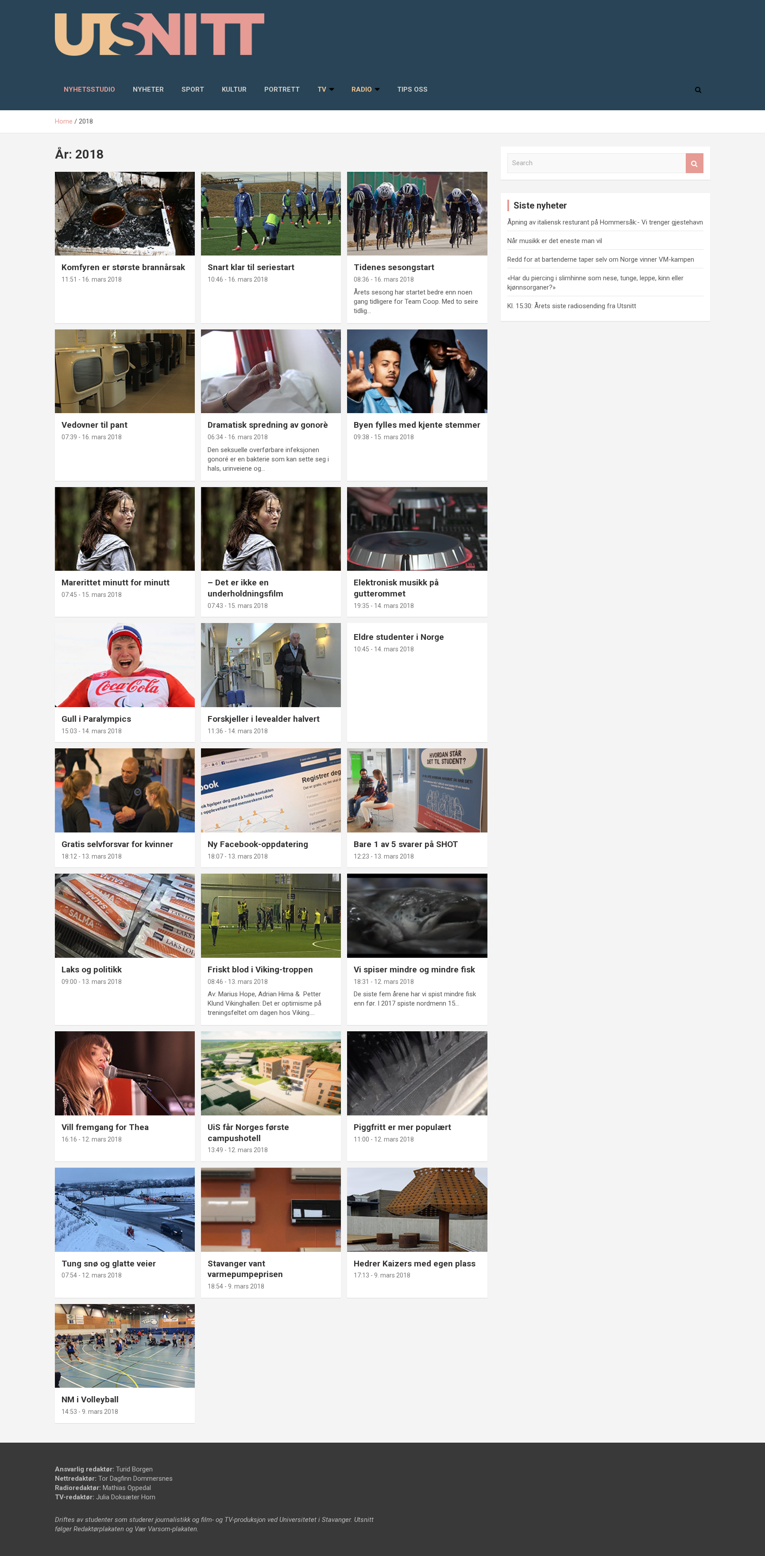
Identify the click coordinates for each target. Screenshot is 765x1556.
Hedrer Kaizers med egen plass (414, 1263)
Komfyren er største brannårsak (123, 267)
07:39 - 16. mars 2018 (92, 437)
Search (694, 163)
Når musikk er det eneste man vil (554, 241)
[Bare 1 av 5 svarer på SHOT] (417, 790)
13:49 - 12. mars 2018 (238, 1149)
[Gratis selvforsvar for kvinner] (124, 790)
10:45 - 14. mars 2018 (384, 649)
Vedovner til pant (95, 425)
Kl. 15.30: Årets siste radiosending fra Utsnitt (571, 306)
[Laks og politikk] (124, 916)
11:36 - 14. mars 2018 (238, 731)
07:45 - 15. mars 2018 (92, 594)
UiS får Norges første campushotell (248, 1132)
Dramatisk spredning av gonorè (268, 425)
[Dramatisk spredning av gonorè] (271, 371)
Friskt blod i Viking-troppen (260, 969)
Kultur (234, 89)
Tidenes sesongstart (394, 267)
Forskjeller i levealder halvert (264, 719)
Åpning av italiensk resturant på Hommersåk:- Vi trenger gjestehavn (605, 222)
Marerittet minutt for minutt (116, 582)
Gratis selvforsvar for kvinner (117, 844)
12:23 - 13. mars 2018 (384, 856)
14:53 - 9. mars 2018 (90, 1411)
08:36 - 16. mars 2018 (384, 279)
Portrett (282, 89)
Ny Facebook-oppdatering (258, 844)
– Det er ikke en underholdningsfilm (245, 588)
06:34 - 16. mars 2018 (238, 437)
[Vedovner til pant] (124, 371)
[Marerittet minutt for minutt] (124, 529)
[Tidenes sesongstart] (417, 213)
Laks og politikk (92, 969)
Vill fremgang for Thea (105, 1127)
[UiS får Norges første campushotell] (271, 1073)
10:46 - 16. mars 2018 (238, 279)
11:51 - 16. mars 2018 (92, 279)
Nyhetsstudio (89, 89)
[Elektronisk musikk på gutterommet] (417, 529)
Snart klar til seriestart (251, 267)
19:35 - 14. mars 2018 (384, 605)
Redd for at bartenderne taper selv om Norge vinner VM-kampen (600, 259)
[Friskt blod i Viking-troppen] (271, 916)
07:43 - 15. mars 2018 (238, 605)
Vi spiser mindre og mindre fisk (414, 969)
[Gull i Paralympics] (124, 665)
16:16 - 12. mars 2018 (92, 1139)
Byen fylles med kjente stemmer (417, 425)
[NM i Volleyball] (124, 1346)
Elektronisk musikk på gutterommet (396, 588)
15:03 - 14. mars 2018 (92, 731)
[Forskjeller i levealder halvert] (271, 665)
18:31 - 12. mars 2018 (384, 981)
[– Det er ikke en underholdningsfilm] (271, 529)
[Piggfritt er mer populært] (417, 1073)
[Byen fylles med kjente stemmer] (417, 371)
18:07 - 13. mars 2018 (238, 856)
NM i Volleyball (90, 1399)
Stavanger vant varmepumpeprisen (245, 1269)
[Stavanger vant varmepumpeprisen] (271, 1209)
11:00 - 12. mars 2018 (384, 1139)
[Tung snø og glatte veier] (124, 1209)
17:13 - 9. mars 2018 (382, 1275)
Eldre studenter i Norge (399, 637)
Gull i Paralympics (96, 719)
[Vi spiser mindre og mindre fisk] (417, 916)
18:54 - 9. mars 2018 (236, 1286)
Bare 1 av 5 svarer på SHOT (406, 844)
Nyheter (148, 89)
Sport (193, 89)
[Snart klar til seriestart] (271, 213)
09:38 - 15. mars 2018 (384, 437)
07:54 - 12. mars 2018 (92, 1275)
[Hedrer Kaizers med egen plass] (417, 1209)
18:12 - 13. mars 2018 (92, 856)
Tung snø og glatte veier (109, 1263)
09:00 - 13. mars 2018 (92, 981)
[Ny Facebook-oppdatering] (271, 790)
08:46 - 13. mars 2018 (238, 981)
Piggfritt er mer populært (402, 1127)
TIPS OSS (412, 89)
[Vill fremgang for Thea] (124, 1073)
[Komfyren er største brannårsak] (124, 213)
